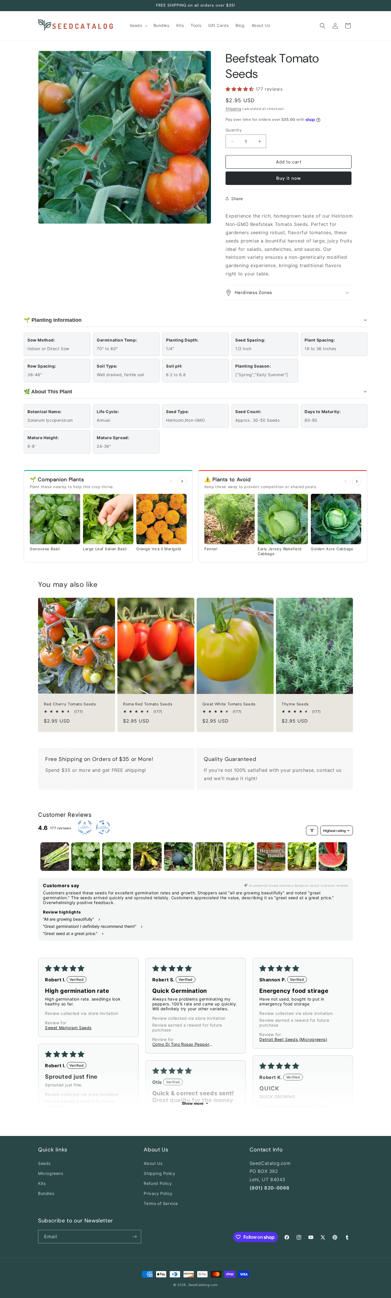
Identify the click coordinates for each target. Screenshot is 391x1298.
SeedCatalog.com (203, 1285)
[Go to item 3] (116, 856)
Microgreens (50, 1173)
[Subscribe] (134, 1236)
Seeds (44, 1163)
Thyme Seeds (295, 704)
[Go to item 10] (333, 856)
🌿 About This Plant (48, 391)
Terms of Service (161, 1203)
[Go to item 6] (209, 856)
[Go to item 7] (240, 856)
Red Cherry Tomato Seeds (70, 704)
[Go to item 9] (302, 856)
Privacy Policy (158, 1193)
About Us (153, 1163)
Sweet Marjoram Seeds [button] (68, 1027)
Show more (193, 1103)
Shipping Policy (159, 1173)
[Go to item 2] (85, 856)
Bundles (46, 1193)
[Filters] (312, 830)
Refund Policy (158, 1183)
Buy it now (288, 178)
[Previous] (171, 481)
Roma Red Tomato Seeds (147, 704)
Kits (42, 1183)
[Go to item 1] (54, 856)
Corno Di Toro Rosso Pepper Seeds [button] (181, 1044)
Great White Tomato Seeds (229, 704)
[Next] (182, 481)
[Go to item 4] (147, 856)
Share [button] (237, 198)
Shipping (233, 108)
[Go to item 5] (178, 856)
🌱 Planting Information (53, 320)
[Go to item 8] (271, 856)
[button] (138, 25)
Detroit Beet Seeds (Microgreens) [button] (293, 1039)
